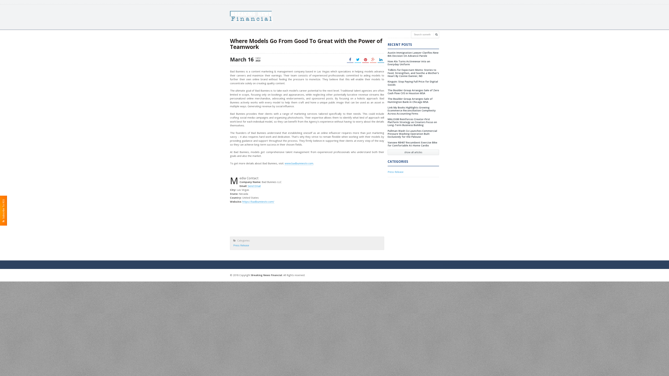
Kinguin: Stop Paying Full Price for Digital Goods (413, 83)
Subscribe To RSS (3, 209)
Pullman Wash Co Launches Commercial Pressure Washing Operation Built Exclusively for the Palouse (412, 134)
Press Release (241, 245)
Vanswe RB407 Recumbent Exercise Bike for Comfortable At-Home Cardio (412, 144)
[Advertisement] (375, 16)
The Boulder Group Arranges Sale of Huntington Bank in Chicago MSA (410, 100)
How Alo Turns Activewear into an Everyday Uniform (409, 63)
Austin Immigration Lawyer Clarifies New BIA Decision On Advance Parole (413, 54)
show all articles (413, 152)
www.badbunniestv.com (299, 163)
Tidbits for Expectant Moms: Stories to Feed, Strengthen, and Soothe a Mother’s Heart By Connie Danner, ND (413, 73)
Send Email (254, 186)
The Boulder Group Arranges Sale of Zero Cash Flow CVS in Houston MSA (413, 92)
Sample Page (430, 275)
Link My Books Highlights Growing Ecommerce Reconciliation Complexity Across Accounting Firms (412, 110)
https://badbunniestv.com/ (258, 201)
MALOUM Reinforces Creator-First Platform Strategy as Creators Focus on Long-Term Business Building (412, 122)
